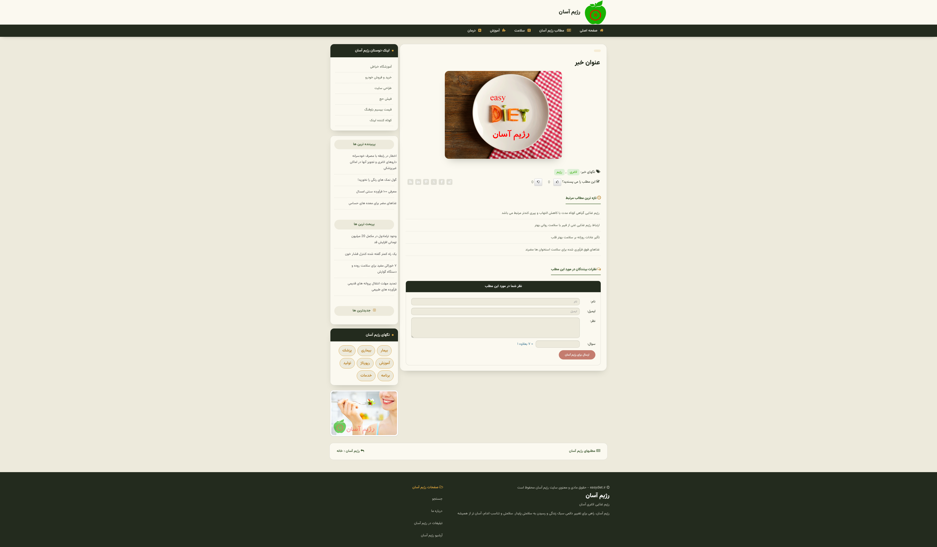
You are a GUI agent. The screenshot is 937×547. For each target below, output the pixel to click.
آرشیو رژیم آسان (431, 535)
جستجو (437, 499)
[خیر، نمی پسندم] (538, 182)
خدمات (366, 376)
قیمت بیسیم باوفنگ (378, 109)
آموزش (495, 30)
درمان (472, 30)
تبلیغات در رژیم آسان (428, 523)
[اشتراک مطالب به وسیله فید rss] (410, 182)
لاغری (573, 172)
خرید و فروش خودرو (378, 77)
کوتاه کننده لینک (381, 120)
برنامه (385, 376)
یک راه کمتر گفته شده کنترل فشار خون (371, 254)
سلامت (520, 30)
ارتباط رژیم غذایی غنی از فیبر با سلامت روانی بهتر (567, 225)
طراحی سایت (383, 88)
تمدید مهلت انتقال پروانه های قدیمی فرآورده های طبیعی (372, 286)
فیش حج (385, 98)
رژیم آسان (569, 12)
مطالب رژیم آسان (552, 30)
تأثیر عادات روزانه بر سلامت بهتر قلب (575, 237)
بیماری (366, 351)
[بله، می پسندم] (557, 182)
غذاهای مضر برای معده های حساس (373, 203)
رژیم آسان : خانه (349, 451)
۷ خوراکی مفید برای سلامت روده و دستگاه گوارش (374, 268)
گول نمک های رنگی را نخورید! (377, 179)
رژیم (559, 172)
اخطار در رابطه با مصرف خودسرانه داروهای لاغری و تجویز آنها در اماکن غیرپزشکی (373, 162)
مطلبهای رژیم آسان (582, 451)
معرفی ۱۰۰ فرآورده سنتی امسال (376, 191)
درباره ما (436, 511)
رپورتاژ (365, 363)
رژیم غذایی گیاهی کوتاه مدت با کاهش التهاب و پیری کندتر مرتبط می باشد (551, 213)
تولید (347, 363)
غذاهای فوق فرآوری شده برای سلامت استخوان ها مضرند (562, 249)
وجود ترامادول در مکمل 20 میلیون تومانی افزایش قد (374, 239)
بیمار (384, 351)
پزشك (347, 351)
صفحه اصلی (589, 30)
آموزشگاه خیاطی (381, 66)
